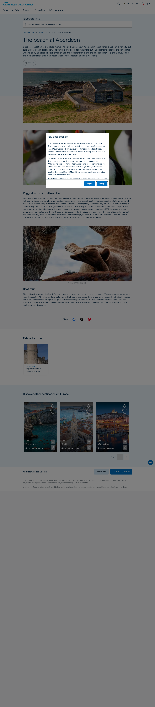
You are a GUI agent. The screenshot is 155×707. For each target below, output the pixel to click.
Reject (89, 183)
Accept (102, 183)
